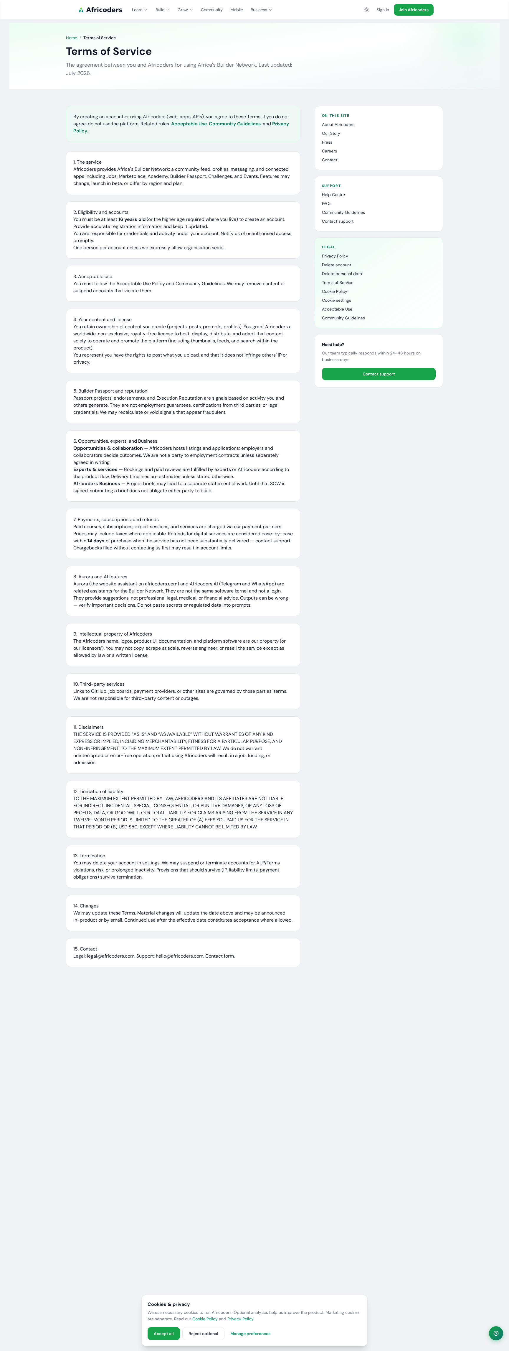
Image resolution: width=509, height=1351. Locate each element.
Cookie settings (336, 300)
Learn (137, 9)
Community (212, 9)
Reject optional (203, 1333)
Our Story (331, 133)
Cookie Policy (334, 291)
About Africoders (338, 124)
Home (71, 37)
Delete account (336, 264)
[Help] (496, 1333)
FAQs (326, 203)
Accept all (164, 1333)
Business (259, 9)
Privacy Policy (335, 256)
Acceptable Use (189, 124)
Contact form (219, 956)
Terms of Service (337, 282)
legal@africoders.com (110, 956)
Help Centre (333, 194)
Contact (329, 159)
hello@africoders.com (179, 956)
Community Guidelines (235, 124)
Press (327, 142)
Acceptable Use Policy (140, 283)
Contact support (337, 221)
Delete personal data (342, 273)
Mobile (236, 9)
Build (160, 9)
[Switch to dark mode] (366, 9)
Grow (183, 9)
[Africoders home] (99, 9)
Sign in (383, 9)
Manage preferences (250, 1333)
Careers (329, 151)
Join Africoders (414, 9)
